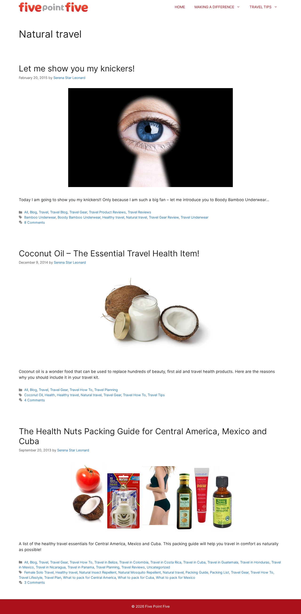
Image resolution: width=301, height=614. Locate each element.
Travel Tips (261, 7)
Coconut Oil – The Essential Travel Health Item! (109, 253)
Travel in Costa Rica (165, 562)
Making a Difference (214, 7)
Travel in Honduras (254, 562)
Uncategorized (158, 567)
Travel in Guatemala (222, 562)
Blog (33, 212)
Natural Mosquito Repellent (139, 572)
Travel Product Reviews (107, 212)
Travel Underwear (194, 217)
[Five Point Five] (53, 7)
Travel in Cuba (194, 562)
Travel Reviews (139, 212)
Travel (43, 212)
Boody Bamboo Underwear (79, 217)
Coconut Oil (33, 395)
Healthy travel (113, 217)
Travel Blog (58, 212)
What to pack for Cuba (136, 577)
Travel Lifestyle (30, 577)
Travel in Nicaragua (51, 567)
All (26, 212)
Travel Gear (78, 212)
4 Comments (34, 400)
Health (50, 395)
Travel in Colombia (133, 562)
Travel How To (81, 390)
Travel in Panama (80, 567)
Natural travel (136, 217)
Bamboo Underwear (40, 217)
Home (180, 7)
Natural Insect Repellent (97, 572)
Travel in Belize (105, 562)
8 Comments (34, 222)
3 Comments (34, 582)
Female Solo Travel (39, 572)
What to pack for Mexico (175, 577)
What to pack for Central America (89, 577)
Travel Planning (106, 390)
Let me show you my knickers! (77, 68)
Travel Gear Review (164, 217)
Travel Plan (52, 577)
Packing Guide (197, 572)
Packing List (219, 572)
